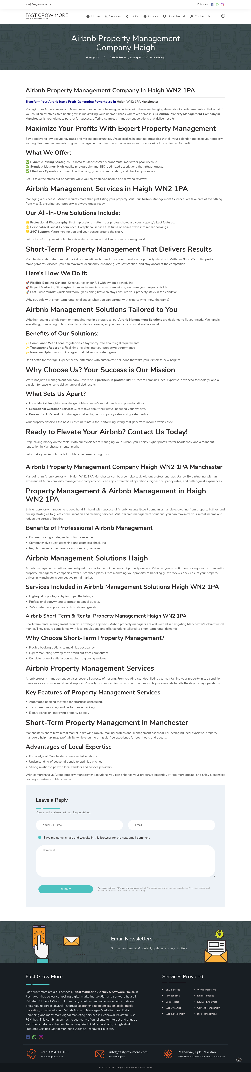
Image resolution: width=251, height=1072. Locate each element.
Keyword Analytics (207, 1001)
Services (115, 16)
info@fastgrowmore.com (39, 4)
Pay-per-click (173, 995)
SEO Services (173, 989)
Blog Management (207, 1013)
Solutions (83, 213)
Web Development (175, 1013)
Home (95, 16)
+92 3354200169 (54, 1052)
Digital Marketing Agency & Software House (103, 992)
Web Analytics (173, 1007)
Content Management (208, 1007)
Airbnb (37, 310)
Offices (153, 16)
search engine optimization (96, 1006)
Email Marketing (205, 995)
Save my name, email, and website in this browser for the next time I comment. (97, 838)
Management (118, 249)
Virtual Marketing (206, 989)
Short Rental (176, 16)
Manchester (150, 102)
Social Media (172, 1001)
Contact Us (202, 16)
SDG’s (134, 16)
